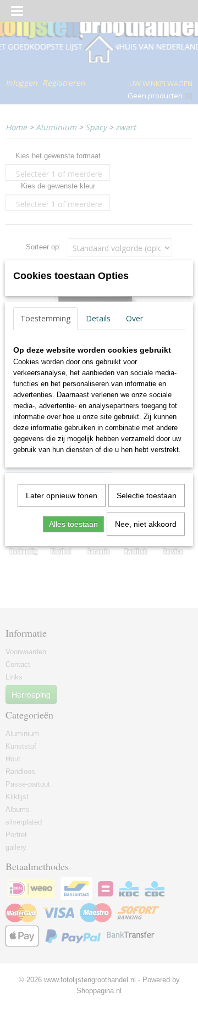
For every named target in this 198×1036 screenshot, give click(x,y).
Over (134, 318)
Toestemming (45, 318)
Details (98, 318)
